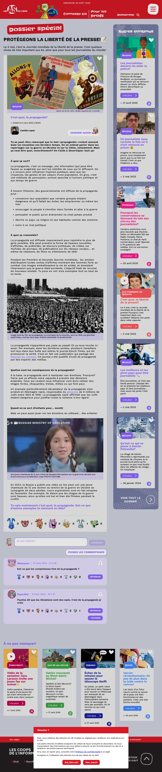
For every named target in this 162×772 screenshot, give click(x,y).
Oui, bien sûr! (71, 762)
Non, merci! (91, 762)
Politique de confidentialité (87, 752)
